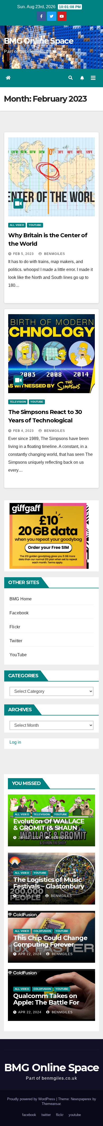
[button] (70, 78)
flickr (59, 1115)
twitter (46, 1115)
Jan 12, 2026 (29, 837)
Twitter (16, 641)
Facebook (19, 613)
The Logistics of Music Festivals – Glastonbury (48, 883)
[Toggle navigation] (93, 78)
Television (18, 401)
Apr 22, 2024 (29, 954)
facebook (29, 1115)
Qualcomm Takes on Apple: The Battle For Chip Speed (46, 1002)
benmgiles (54, 254)
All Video (17, 225)
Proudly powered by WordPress (31, 1099)
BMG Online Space (38, 41)
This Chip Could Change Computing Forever (50, 941)
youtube (75, 1115)
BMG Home (21, 599)
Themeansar (51, 1104)
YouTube (35, 225)
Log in (15, 742)
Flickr (15, 627)
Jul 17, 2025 (29, 896)
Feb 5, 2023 (23, 254)
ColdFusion (42, 931)
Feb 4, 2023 (23, 431)
